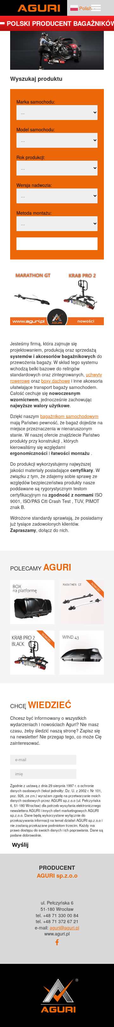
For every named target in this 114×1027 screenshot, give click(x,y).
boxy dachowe (55, 381)
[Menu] (96, 8)
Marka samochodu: (35, 102)
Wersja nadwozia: (34, 185)
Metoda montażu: (34, 213)
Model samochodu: (35, 129)
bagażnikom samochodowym (69, 416)
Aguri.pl (38, 8)
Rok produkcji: (30, 157)
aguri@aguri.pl (64, 927)
